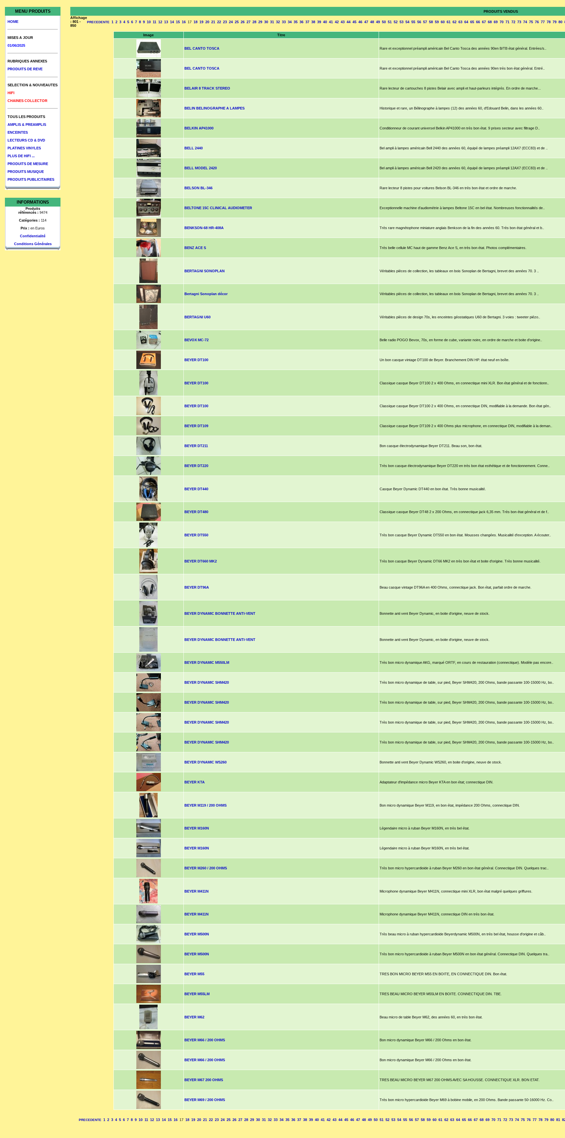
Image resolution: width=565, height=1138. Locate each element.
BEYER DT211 (196, 446)
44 (349, 22)
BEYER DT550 (196, 535)
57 (425, 22)
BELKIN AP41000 (199, 128)
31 (272, 22)
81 (558, 1120)
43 (343, 22)
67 (484, 22)
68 (490, 22)
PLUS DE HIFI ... (21, 156)
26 (243, 22)
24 (231, 22)
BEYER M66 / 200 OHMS (204, 1040)
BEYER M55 (194, 974)
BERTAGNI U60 (197, 317)
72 (513, 22)
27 (248, 22)
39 (319, 22)
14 (172, 22)
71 (507, 22)
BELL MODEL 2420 (200, 168)
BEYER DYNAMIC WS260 (205, 762)
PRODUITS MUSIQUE (26, 172)
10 (149, 22)
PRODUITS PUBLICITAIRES (31, 179)
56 (419, 22)
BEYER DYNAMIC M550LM (206, 662)
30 (266, 22)
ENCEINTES (18, 132)
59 (437, 22)
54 (407, 22)
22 (219, 22)
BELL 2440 (193, 148)
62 (454, 22)
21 (213, 22)
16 (184, 22)
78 (549, 22)
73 (519, 22)
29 (260, 22)
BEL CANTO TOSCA (201, 48)
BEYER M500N (196, 934)
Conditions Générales (33, 244)
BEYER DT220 (196, 466)
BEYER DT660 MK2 (200, 561)
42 (337, 22)
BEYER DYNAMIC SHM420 (206, 682)
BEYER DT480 (196, 512)
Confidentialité (32, 236)
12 (160, 22)
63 (460, 22)
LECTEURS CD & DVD (26, 140)
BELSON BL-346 (198, 188)
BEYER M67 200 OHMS (203, 1080)
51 (390, 22)
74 (525, 22)
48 (372, 22)
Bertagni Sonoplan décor (206, 294)
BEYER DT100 (196, 360)
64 (466, 22)
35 (296, 22)
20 (207, 22)
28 (254, 22)
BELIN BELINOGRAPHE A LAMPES (214, 108)
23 (225, 22)
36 (301, 22)
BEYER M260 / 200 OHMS (205, 868)
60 (443, 22)
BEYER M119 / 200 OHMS (205, 805)
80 (560, 22)
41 (331, 22)
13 (166, 22)
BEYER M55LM (197, 994)
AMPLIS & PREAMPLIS (27, 124)
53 (401, 22)
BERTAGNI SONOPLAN (204, 271)
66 (478, 22)
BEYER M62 (194, 1017)
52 (396, 22)
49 (378, 22)
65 (472, 22)
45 (354, 22)
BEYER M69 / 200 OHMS (204, 1100)
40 (325, 22)
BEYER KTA (194, 782)
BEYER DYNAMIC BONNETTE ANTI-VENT (219, 613)
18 (195, 22)
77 (543, 22)
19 (201, 22)
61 (449, 22)
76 (537, 22)
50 (384, 22)
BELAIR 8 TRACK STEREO (207, 88)
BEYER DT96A (196, 587)
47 (366, 22)
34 (290, 22)
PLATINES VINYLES (24, 148)
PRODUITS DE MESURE (28, 164)
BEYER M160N (196, 828)
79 (554, 22)
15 (178, 22)
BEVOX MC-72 (196, 340)
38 (313, 22)
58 (431, 22)
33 (284, 22)
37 (307, 22)
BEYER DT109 (196, 426)
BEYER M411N (196, 891)
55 (413, 22)
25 (237, 22)
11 (154, 22)
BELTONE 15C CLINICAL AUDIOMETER (218, 208)
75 (531, 22)
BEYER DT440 (196, 489)
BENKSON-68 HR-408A (204, 228)
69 (496, 22)
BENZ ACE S (195, 248)
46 (360, 22)
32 (278, 22)
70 (502, 22)
